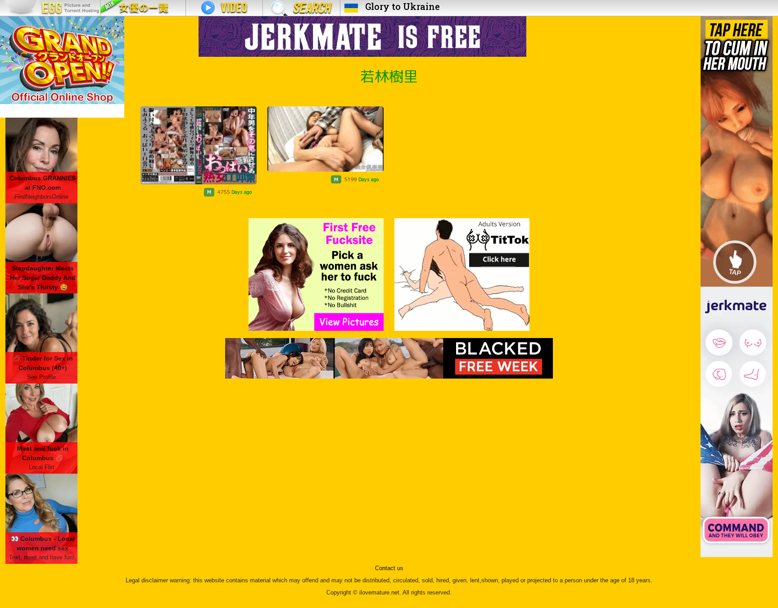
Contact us (389, 568)
